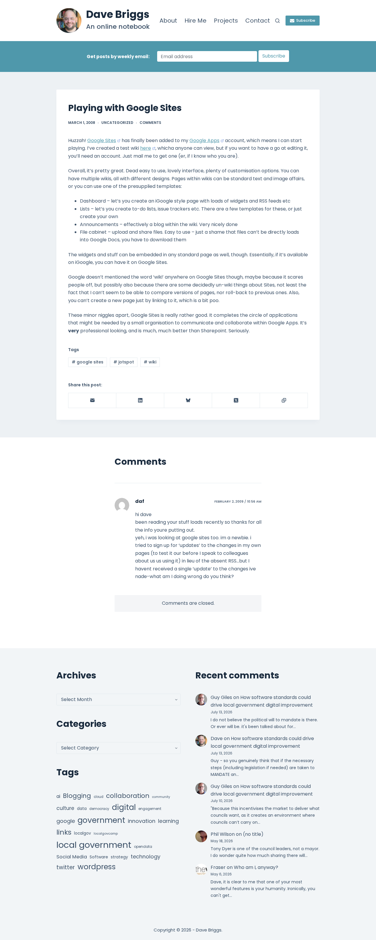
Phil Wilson (223, 834)
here (145, 148)
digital (124, 807)
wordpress (97, 867)
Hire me (195, 20)
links (63, 832)
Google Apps (204, 140)
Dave (217, 738)
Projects (226, 20)
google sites (87, 362)
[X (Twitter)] (236, 400)
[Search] (277, 20)
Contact (257, 20)
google (65, 821)
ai (58, 796)
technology (145, 856)
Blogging (77, 795)
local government (93, 845)
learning (168, 821)
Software (99, 857)
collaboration (128, 795)
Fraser (218, 867)
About (168, 20)
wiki (150, 362)
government (101, 820)
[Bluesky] (188, 400)
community (161, 797)
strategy (119, 857)
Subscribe (305, 20)
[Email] (92, 400)
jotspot (123, 362)
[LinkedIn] (140, 400)
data (82, 808)
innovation (141, 821)
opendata (143, 846)
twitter (65, 867)
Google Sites (101, 140)
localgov (82, 833)
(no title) (253, 834)
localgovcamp (106, 833)
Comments (150, 122)
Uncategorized (117, 122)
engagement (149, 808)
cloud (98, 796)
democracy (99, 808)
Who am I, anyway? (256, 867)
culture (65, 808)
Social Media (71, 856)
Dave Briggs (118, 14)
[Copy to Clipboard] (284, 400)
